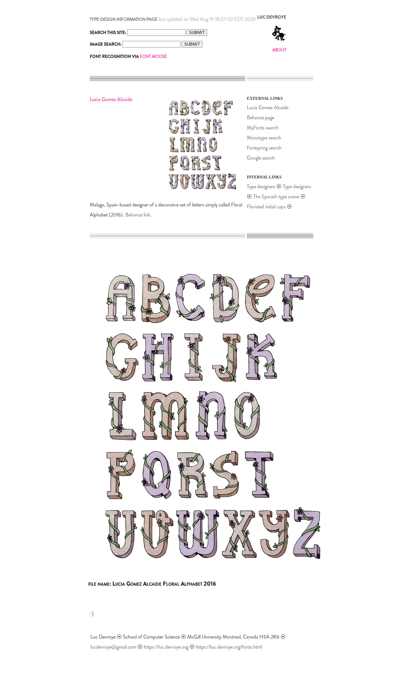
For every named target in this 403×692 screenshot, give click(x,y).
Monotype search (264, 137)
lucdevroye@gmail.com (113, 646)
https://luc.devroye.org (166, 646)
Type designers (261, 186)
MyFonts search (262, 127)
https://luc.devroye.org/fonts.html (229, 646)
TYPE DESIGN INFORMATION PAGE (123, 19)
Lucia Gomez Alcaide (267, 107)
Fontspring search (264, 147)
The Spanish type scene (276, 196)
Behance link (137, 214)
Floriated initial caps (266, 206)
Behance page (260, 117)
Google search (261, 157)
